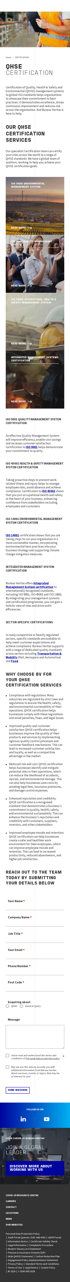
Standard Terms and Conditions (42, 1263)
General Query (33, 1006)
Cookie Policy (48, 1267)
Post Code (15, 982)
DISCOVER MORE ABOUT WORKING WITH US (31, 1168)
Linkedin (23, 1119)
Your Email (15, 950)
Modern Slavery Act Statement (24, 1248)
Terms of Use (15, 1267)
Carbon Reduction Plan (48, 1256)
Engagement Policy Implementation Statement (33, 1260)
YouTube (46, 1119)
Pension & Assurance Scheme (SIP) (26, 1252)
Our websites (14, 1224)
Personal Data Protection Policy (23, 1233)
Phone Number (18, 966)
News (9, 1218)
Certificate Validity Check (44, 1241)
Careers (11, 1201)
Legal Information (17, 1245)
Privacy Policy (15, 1263)
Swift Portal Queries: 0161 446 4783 (26, 1237)
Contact (11, 1207)
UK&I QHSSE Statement (20, 1256)
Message (14, 1020)
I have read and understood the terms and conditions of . (35, 1057)
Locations (12, 1212)
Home (8, 57)
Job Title (14, 934)
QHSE (14, 1006)
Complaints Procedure (41, 1245)
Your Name (15, 901)
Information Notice (18, 1241)
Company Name (18, 917)
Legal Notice (31, 1267)
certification (29, 585)
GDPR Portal (54, 1237)
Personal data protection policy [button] (43, 1058)
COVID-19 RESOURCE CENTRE (22, 1195)
